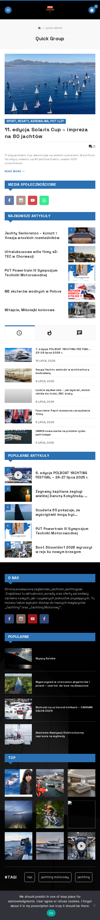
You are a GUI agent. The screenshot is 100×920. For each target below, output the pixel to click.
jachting (79, 877)
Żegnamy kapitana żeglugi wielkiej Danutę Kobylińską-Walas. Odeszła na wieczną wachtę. (60, 493)
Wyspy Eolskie (46, 658)
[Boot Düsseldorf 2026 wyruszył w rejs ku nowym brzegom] (18, 549)
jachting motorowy (50, 877)
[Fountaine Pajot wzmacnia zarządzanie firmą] (18, 416)
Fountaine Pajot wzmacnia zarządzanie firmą (63, 412)
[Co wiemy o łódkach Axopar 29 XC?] (50, 846)
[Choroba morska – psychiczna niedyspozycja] (18, 846)
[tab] (20, 332)
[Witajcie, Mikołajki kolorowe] (81, 310)
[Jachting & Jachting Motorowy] (50, 10)
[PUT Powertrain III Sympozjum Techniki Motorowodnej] (81, 273)
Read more (13, 171)
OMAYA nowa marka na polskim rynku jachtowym (61, 432)
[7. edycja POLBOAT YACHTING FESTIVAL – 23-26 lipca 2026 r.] (18, 355)
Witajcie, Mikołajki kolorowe (30, 310)
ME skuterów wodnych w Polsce (33, 291)
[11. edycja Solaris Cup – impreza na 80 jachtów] (50, 84)
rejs (24, 877)
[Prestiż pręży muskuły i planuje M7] (81, 783)
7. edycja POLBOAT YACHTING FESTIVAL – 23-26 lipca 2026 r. (63, 350)
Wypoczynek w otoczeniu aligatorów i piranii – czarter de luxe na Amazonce (63, 683)
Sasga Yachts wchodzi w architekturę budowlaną (62, 371)
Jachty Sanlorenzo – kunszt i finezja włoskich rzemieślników (32, 235)
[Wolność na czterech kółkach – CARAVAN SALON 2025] (18, 709)
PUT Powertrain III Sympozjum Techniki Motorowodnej (31, 272)
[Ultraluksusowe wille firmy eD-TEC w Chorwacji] (81, 254)
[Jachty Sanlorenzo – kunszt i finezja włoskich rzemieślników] (81, 235)
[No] (94, 905)
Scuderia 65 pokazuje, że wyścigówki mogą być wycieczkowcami (58, 512)
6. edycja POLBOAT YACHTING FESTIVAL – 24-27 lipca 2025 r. (62, 475)
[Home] (39, 28)
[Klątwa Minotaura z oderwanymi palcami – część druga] (50, 783)
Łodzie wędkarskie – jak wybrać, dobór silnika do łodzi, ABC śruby (63, 391)
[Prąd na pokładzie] (81, 814)
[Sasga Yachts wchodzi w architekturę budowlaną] (18, 375)
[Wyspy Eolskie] (18, 658)
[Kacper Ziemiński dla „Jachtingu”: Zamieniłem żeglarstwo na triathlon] (50, 814)
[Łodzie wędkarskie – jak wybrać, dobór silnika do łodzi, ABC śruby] (18, 396)
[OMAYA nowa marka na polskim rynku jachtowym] (18, 437)
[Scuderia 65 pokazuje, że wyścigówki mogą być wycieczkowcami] (18, 512)
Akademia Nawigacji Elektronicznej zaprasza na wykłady (60, 734)
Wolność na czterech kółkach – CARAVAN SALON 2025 (64, 708)
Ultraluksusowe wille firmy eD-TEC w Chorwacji (31, 253)
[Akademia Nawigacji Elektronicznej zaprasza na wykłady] (18, 734)
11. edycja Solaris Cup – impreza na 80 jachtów (46, 133)
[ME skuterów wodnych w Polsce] (81, 291)
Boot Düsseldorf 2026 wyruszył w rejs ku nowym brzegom (64, 549)
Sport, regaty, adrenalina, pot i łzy (35, 121)
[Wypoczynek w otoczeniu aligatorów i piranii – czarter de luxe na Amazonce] (18, 684)
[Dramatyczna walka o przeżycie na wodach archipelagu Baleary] (18, 783)
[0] (91, 10)
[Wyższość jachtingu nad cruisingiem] (18, 814)
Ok (51, 913)
